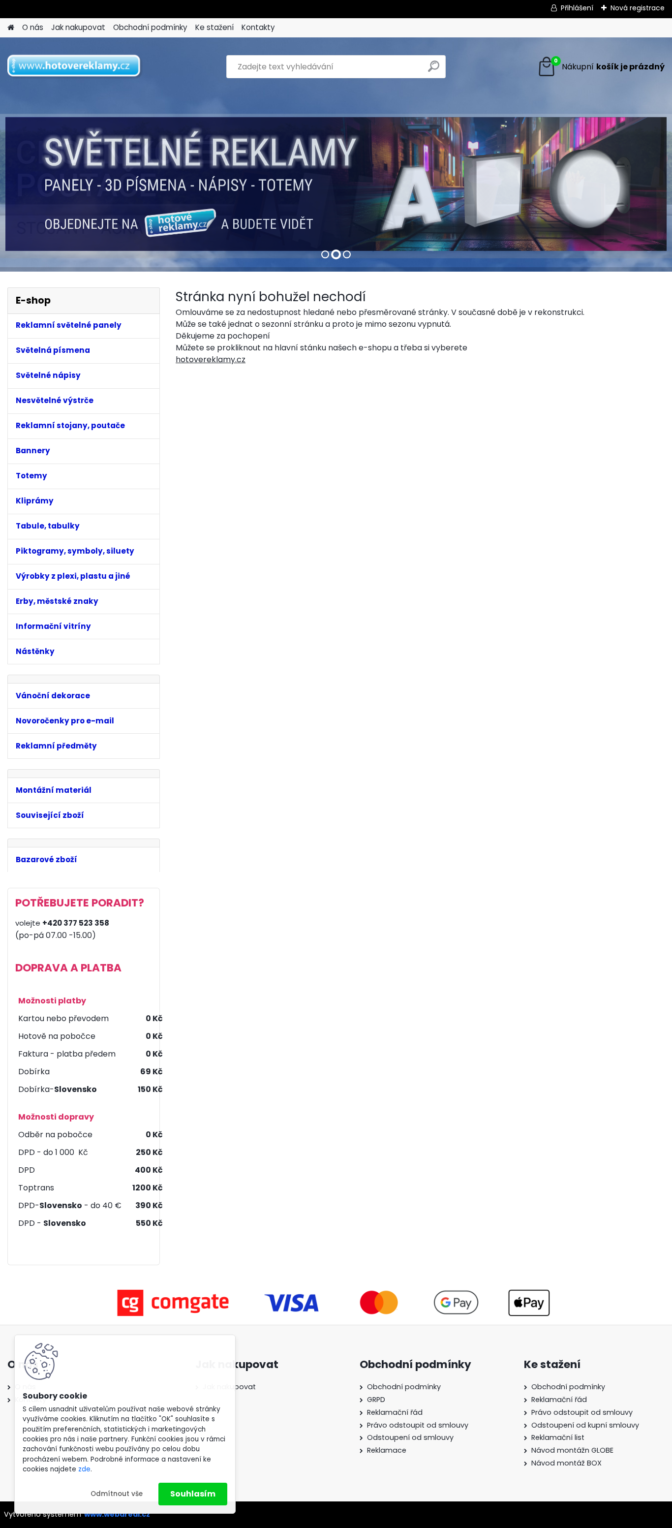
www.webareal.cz (117, 1514)
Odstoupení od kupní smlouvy (585, 1425)
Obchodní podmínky (150, 27)
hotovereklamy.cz (210, 359)
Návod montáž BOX (566, 1463)
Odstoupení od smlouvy (410, 1437)
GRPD (376, 1399)
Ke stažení (214, 27)
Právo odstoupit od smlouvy (417, 1425)
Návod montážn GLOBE (572, 1450)
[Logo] (75, 67)
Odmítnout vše (117, 1493)
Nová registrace (638, 8)
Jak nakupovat (78, 27)
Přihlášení (577, 8)
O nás (32, 27)
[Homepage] (10, 27)
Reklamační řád (395, 1412)
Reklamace (386, 1450)
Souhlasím (192, 1493)
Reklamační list (557, 1437)
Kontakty (258, 27)
